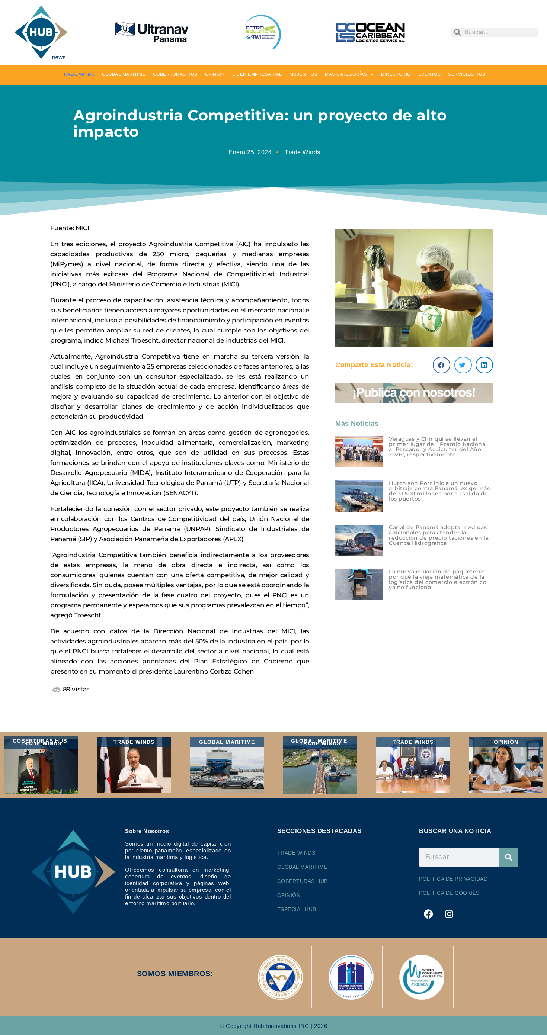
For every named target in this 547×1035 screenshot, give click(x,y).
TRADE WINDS (78, 74)
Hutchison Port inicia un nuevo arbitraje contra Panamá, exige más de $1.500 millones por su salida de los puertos (439, 491)
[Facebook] (428, 914)
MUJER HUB (304, 74)
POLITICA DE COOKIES (449, 893)
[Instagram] (449, 914)
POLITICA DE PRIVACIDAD (453, 879)
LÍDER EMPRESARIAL (257, 74)
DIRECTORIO (396, 74)
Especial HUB (296, 909)
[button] (441, 365)
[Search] (508, 857)
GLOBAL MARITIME (123, 74)
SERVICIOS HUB (467, 74)
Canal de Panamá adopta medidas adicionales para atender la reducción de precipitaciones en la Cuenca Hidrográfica (439, 535)
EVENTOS (429, 74)
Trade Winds (302, 152)
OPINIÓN (215, 74)
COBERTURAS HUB (175, 74)
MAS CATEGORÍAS (346, 74)
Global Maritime (302, 867)
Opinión (289, 895)
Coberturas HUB (302, 881)
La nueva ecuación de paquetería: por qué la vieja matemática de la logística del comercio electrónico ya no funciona (437, 579)
